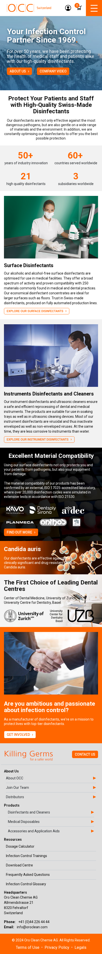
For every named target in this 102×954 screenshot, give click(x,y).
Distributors (15, 797)
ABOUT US (19, 71)
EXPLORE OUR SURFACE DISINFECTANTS (37, 310)
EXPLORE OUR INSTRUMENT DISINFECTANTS (39, 439)
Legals (80, 947)
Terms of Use (27, 947)
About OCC (14, 778)
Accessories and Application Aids (34, 831)
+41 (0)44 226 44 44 (34, 922)
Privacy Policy (57, 947)
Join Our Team (17, 788)
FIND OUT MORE (21, 532)
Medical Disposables (24, 822)
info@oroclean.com (32, 927)
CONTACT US (85, 754)
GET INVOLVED (20, 734)
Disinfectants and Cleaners (29, 812)
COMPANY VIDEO (53, 71)
